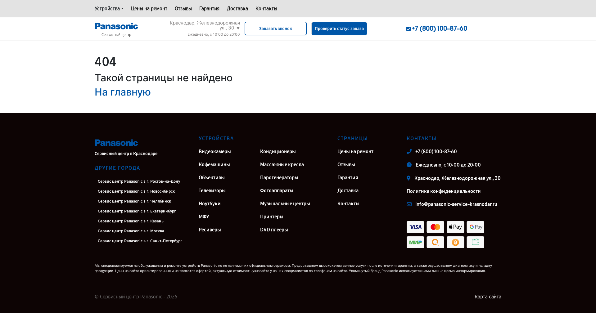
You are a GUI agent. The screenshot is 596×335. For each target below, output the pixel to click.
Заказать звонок (275, 28)
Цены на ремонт (149, 8)
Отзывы (183, 8)
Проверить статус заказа (339, 28)
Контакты (266, 8)
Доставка (237, 8)
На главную (123, 92)
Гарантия (209, 8)
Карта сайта (488, 297)
